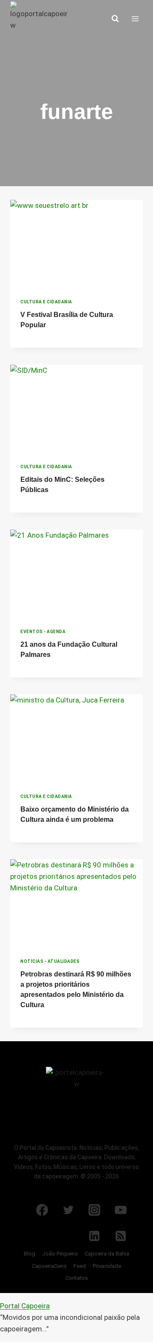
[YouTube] (121, 1210)
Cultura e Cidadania (46, 302)
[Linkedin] (94, 1236)
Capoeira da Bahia (107, 1253)
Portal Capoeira (25, 1306)
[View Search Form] (115, 18)
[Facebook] (42, 1210)
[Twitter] (68, 1210)
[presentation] (76, 244)
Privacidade (107, 1266)
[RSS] (121, 1236)
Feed (80, 1266)
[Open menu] (135, 18)
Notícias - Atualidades (49, 961)
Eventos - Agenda (42, 631)
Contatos (76, 1278)
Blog (29, 1253)
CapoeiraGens (49, 1266)
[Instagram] (94, 1210)
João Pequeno (60, 1253)
